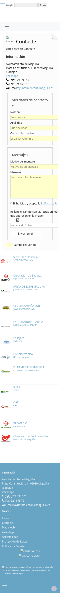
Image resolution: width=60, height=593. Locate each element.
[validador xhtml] (30, 556)
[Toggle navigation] (6, 26)
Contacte (7, 523)
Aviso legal (8, 532)
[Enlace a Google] (9, 5)
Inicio (5, 518)
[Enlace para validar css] (30, 551)
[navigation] (26, 5)
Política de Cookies (14, 546)
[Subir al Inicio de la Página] (54, 588)
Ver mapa (12, 76)
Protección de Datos (15, 541)
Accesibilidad (10, 537)
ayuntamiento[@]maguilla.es (36, 88)
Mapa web (8, 527)
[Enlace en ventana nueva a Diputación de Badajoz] (14, 567)
